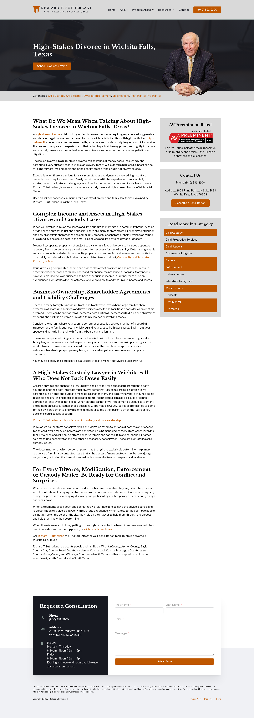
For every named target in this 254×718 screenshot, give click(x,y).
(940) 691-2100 (207, 9)
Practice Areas (141, 9)
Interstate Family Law (179, 281)
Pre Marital (154, 95)
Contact (184, 9)
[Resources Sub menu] (173, 10)
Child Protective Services (181, 239)
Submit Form (164, 661)
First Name (122, 604)
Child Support (74, 95)
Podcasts (171, 295)
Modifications (120, 95)
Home (112, 9)
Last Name (173, 604)
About (124, 9)
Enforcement (103, 95)
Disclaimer (208, 699)
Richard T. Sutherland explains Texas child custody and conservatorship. (77, 420)
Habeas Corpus (175, 274)
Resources (164, 9)
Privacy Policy (195, 699)
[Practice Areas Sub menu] (153, 10)
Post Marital (138, 95)
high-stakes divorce (47, 134)
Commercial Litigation (179, 253)
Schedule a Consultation (52, 66)
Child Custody (56, 95)
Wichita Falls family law (97, 529)
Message (121, 633)
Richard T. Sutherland (51, 535)
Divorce (88, 95)
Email (118, 619)
